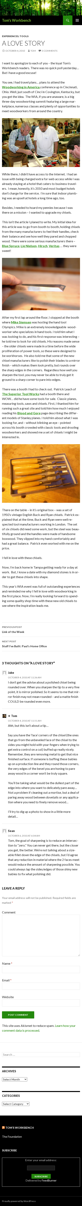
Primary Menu (77, 20)
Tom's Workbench (16, 20)
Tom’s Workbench (19, 1127)
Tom (33, 50)
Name (7, 963)
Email (7, 980)
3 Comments (49, 50)
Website (8, 997)
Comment (9, 912)
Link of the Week (13, 629)
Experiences (10, 36)
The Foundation (12, 1136)
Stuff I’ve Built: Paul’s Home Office (24, 644)
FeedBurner (49, 1180)
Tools (24, 36)
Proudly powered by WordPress (19, 1201)
